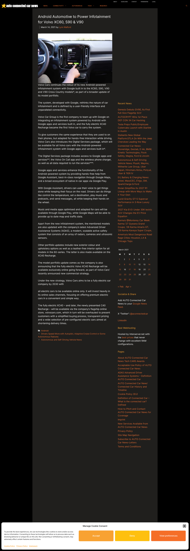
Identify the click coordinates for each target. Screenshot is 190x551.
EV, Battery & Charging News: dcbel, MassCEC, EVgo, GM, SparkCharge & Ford (133, 180)
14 (149, 264)
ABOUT (115, 1)
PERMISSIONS (144, 1)
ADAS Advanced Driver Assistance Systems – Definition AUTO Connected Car (134, 376)
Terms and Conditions (129, 446)
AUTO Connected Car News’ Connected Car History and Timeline (133, 386)
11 (134, 264)
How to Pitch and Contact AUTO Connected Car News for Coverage (134, 412)
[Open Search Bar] (186, 5)
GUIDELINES (124, 1)
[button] (184, 526)
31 (130, 279)
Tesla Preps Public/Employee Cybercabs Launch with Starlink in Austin (134, 127)
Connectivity (58, 6)
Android (45, 330)
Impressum (33, 546)
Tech (90, 6)
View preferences (168, 535)
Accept (96, 535)
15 (120, 269)
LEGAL (154, 1)
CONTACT (134, 1)
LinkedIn (122, 320)
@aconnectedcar (139, 313)
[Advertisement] (135, 56)
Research (103, 6)
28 (149, 274)
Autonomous (77, 6)
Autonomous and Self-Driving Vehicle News (61, 339)
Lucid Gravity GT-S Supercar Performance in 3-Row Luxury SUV (133, 202)
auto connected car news (22, 5)
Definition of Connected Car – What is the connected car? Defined (133, 401)
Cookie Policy (9, 546)
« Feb (121, 286)
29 (120, 279)
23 (125, 274)
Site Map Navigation (128, 435)
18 (135, 269)
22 (120, 274)
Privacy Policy (22, 546)
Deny (132, 535)
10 (130, 264)
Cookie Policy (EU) (128, 394)
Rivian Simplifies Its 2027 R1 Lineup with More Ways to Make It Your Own (135, 191)
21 (149, 269)
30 (125, 279)
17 (130, 269)
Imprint (121, 419)
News (45, 6)
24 (130, 274)
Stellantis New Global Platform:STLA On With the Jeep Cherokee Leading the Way (135, 138)
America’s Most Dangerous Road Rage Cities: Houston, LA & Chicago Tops (135, 238)
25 (135, 274)
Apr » (128, 286)
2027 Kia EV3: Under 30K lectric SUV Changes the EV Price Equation (135, 213)
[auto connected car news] (3, 5)
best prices (128, 337)
